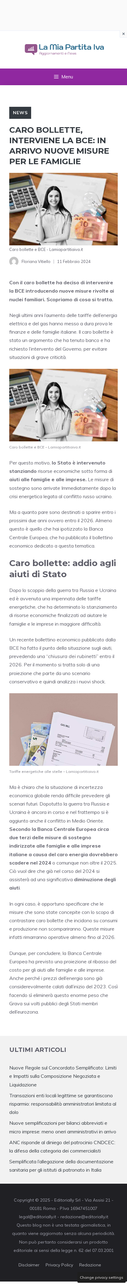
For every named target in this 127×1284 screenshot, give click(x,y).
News (20, 112)
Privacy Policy (59, 1265)
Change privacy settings (101, 1277)
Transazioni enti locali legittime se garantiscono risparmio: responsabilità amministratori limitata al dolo (62, 1103)
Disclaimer (28, 1265)
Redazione (90, 1265)
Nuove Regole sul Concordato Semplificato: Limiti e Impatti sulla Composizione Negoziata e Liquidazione (63, 1076)
